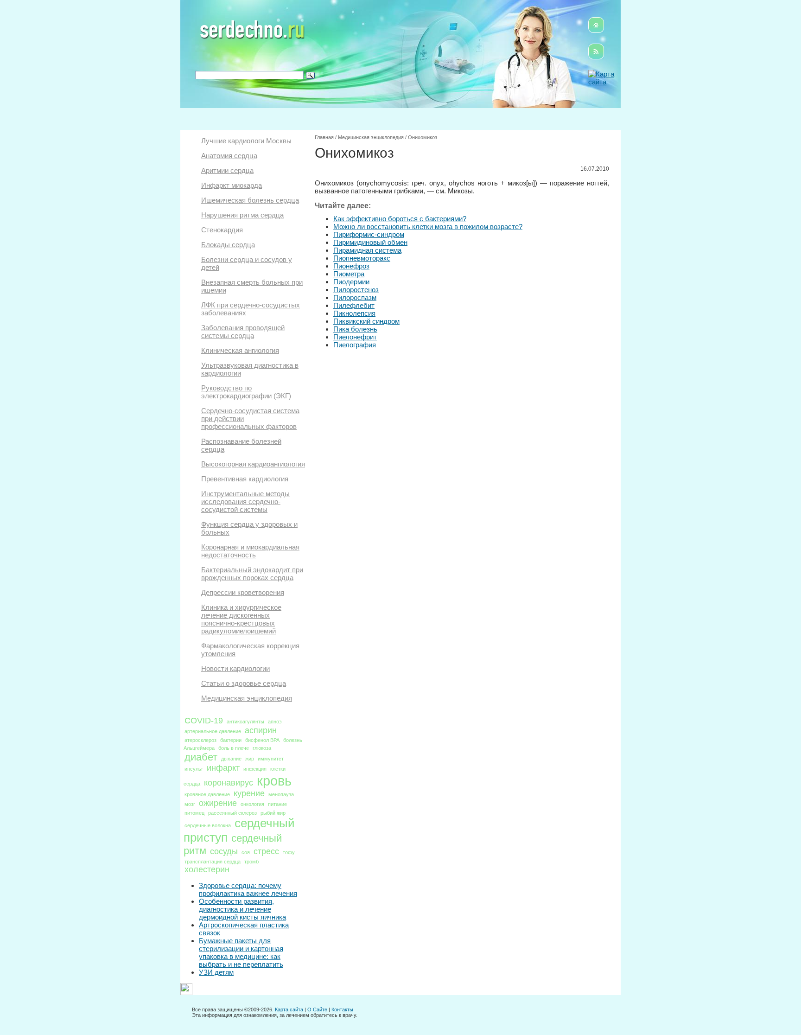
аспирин (261, 730)
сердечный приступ (239, 830)
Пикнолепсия (354, 313)
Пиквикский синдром (366, 321)
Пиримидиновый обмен (370, 242)
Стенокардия (222, 230)
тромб (251, 861)
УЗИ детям (216, 972)
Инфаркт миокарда (231, 185)
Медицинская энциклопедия (246, 698)
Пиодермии (351, 282)
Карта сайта (289, 1009)
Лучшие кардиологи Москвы (246, 141)
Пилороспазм (354, 297)
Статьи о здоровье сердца (243, 683)
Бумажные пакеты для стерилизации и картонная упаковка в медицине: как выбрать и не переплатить (241, 952)
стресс (266, 851)
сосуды (224, 851)
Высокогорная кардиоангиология (253, 464)
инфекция (255, 769)
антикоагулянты (245, 721)
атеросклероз (200, 740)
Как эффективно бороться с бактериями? (399, 219)
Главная (324, 137)
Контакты (342, 1009)
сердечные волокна (207, 825)
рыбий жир (273, 813)
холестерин (206, 869)
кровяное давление (207, 794)
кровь (274, 780)
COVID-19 (203, 720)
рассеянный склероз (232, 813)
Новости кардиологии (235, 668)
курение (249, 793)
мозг (189, 804)
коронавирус (228, 782)
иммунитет (271, 758)
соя (246, 852)
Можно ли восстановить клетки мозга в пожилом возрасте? (427, 226)
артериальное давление (212, 731)
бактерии (231, 740)
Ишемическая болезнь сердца (250, 200)
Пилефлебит (354, 305)
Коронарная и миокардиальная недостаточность (250, 551)
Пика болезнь (355, 329)
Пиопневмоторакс (361, 258)
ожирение (218, 803)
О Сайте (317, 1009)
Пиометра (348, 274)
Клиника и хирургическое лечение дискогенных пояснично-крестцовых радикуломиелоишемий (241, 619)
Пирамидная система (367, 250)
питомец (194, 813)
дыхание (231, 758)
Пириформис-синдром (368, 234)
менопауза (281, 794)
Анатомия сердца (229, 156)
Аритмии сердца (227, 170)
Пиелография (354, 345)
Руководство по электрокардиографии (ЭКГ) (246, 392)
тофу (289, 852)
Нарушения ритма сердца (242, 215)
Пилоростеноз (356, 290)
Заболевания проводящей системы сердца (243, 331)
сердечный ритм (233, 844)
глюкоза (262, 748)
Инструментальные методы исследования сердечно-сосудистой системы (245, 501)
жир (249, 758)
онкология (252, 804)
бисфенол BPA (262, 740)
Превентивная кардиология (244, 479)
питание (277, 804)
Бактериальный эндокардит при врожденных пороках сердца (252, 573)
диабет (200, 757)
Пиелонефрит (355, 337)
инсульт (193, 769)
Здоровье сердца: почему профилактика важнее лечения (248, 889)
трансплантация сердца (212, 861)
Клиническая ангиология (240, 350)
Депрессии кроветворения (242, 592)
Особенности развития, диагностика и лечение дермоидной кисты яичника (242, 909)
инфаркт (223, 768)
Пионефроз (351, 266)
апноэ (275, 721)
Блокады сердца (228, 245)
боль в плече (233, 748)
